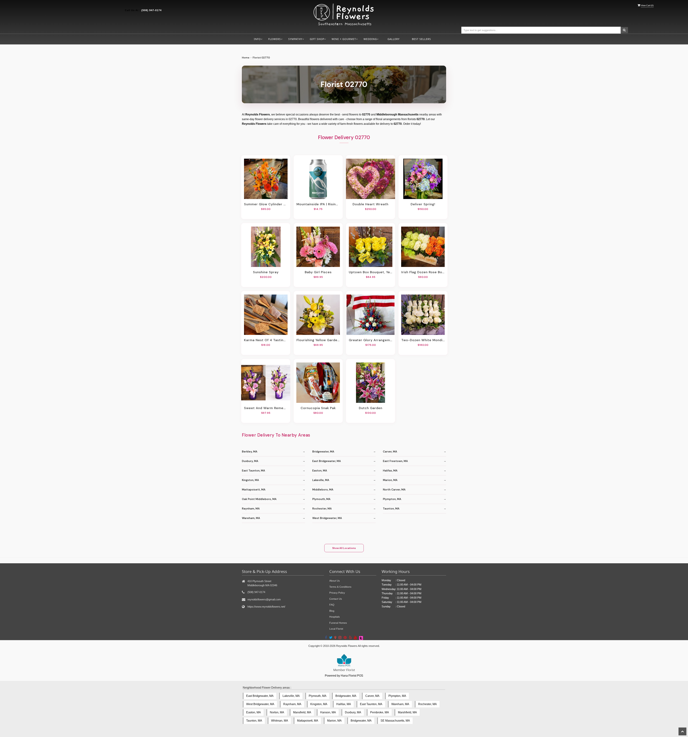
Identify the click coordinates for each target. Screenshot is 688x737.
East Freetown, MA (395, 461)
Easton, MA (319, 470)
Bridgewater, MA (323, 451)
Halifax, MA (390, 470)
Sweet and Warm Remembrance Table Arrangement (265, 408)
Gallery (394, 39)
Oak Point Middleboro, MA (259, 499)
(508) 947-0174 (151, 10)
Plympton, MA (392, 499)
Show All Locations (344, 548)
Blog (331, 610)
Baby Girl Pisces (318, 272)
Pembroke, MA (379, 712)
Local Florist (336, 628)
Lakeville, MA (320, 480)
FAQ (331, 604)
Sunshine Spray (266, 272)
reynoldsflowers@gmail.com (264, 599)
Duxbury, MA (250, 461)
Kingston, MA (250, 480)
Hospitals (334, 616)
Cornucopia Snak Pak (318, 408)
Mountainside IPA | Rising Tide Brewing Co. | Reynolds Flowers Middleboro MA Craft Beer (318, 204)
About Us (334, 580)
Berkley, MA (249, 451)
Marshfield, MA (407, 712)
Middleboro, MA (322, 489)
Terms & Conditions (340, 586)
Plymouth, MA (321, 499)
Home (245, 57)
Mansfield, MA (302, 712)
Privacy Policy (337, 592)
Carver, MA (390, 451)
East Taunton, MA (253, 470)
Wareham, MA (251, 518)
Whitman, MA (279, 720)
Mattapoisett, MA (253, 489)
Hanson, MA (328, 712)
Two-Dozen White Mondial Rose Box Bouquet (423, 340)
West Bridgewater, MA (327, 518)
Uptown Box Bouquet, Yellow (370, 272)
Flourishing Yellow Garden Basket (318, 340)
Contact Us (335, 598)
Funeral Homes (338, 622)
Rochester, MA (322, 508)
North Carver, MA (394, 489)
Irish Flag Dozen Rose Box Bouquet (423, 272)
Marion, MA (390, 480)
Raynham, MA (251, 508)
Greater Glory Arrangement (370, 340)
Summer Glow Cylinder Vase (265, 204)
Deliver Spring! (423, 204)
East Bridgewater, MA (326, 461)
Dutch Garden (370, 408)
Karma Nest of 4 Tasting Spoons (265, 340)
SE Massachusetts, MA (395, 720)
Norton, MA (277, 712)
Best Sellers (421, 39)
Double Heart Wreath (370, 204)
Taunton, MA (391, 508)
